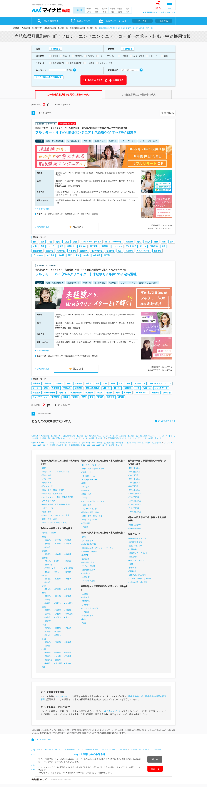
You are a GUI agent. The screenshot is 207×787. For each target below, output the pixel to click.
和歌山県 (69, 614)
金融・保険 (86, 505)
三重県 (48, 600)
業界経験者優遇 (92, 388)
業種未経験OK (135, 528)
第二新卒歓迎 (87, 541)
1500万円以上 (135, 512)
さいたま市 (58, 568)
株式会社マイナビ (63, 696)
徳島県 (48, 642)
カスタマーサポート (113, 242)
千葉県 (56, 561)
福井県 (68, 589)
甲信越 (119, 9)
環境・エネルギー (89, 520)
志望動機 (133, 549)
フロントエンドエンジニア (160, 383)
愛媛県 (68, 642)
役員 (84, 623)
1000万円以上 (135, 493)
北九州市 (59, 663)
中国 (104, 12)
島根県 (58, 628)
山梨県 (58, 579)
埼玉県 (107, 255)
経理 (97, 383)
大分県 (58, 656)
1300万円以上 (135, 504)
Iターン (143, 246)
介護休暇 (72, 251)
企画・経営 (46, 479)
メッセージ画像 (43, 209)
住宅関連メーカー (89, 476)
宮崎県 (68, 656)
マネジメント (139, 383)
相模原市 (69, 572)
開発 (58, 242)
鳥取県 (48, 628)
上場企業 (86, 577)
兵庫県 (48, 614)
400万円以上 (134, 472)
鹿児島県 (48, 660)
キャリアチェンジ (40, 397)
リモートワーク (143, 251)
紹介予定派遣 (87, 616)
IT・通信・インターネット (93, 465)
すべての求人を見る (166, 421)
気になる (163, 21)
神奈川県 (96, 255)
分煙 (137, 388)
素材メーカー (87, 472)
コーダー (52, 246)
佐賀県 (58, 652)
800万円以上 (134, 486)
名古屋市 (69, 603)
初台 (35, 242)
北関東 (104, 9)
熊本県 (48, 656)
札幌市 (53, 533)
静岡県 (58, 596)
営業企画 (48, 383)
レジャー (86, 490)
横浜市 (48, 572)
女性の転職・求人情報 (138, 582)
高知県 (48, 646)
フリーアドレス (141, 393)
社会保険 (110, 251)
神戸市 (48, 621)
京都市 (48, 617)
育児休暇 (129, 251)
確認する (155, 768)
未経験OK (86, 573)
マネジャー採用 (88, 581)
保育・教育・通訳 (49, 519)
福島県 (68, 544)
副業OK (85, 555)
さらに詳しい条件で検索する (50, 77)
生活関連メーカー (89, 480)
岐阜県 (48, 596)
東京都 (86, 255)
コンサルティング (89, 509)
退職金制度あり (88, 570)
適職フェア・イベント (138, 553)
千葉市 (48, 568)
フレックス (117, 246)
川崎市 (56, 572)
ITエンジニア (47, 486)
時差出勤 (155, 393)
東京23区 (69, 568)
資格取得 (154, 246)
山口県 (58, 631)
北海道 (89, 9)
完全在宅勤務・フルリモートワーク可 (97, 548)
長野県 (68, 579)
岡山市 (48, 635)
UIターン (106, 388)
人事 (35, 246)
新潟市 (48, 582)
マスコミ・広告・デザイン (93, 501)
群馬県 (68, 554)
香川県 (58, 642)
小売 (50, 242)
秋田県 (48, 544)
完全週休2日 (131, 246)
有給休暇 (63, 393)
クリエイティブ (48, 501)
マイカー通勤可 (88, 566)
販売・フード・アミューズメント (55, 472)
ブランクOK (38, 255)
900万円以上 (134, 490)
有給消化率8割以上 (90, 544)
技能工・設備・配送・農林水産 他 (56, 504)
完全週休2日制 (88, 562)
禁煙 (163, 246)
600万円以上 (134, 479)
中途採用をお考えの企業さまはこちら (160, 12)
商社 (84, 483)
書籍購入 (83, 251)
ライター (78, 383)
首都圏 (112, 9)
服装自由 (82, 246)
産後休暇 (49, 251)
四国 (112, 12)
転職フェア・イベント (141, 750)
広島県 (48, 631)
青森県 (48, 540)
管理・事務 (46, 512)
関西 (96, 12)
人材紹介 (86, 605)
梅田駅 (65, 397)
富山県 (48, 589)
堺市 (67, 617)
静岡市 (48, 603)
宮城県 (68, 540)
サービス (86, 487)
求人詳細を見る (43, 227)
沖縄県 (58, 660)
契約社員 (86, 597)
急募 (61, 246)
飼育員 (147, 242)
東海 (89, 12)
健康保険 (89, 393)
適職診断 (133, 571)
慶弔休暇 (157, 251)
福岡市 (48, 663)
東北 (96, 9)
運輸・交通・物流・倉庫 (92, 516)
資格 (131, 564)
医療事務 (36, 383)
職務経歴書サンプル (137, 538)
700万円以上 (134, 483)
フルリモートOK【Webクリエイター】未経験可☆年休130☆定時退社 (86, 274)
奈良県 (58, 614)
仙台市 (48, 547)
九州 (79, 10)
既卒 (120, 251)
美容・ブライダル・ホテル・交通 (55, 515)
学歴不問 (55, 388)
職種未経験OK (135, 525)
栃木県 (58, 554)
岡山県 (68, 628)
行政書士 (129, 242)
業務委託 (86, 601)
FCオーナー (87, 619)
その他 (85, 527)
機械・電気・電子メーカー (93, 469)
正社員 (99, 393)
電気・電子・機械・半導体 (53, 490)
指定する (56, 49)
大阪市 (58, 617)
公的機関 (86, 523)
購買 (156, 242)
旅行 (75, 242)
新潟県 (48, 579)
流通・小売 (86, 494)
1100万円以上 (135, 497)
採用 (113, 383)
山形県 (58, 544)
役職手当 (61, 251)
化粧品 (66, 242)
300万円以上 (134, 468)
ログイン (158, 8)
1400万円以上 (135, 508)
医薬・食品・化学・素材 (52, 493)
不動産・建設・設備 (90, 512)
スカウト (142, 21)
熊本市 (68, 663)
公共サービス (47, 508)
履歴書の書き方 (135, 542)
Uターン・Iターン (136, 560)
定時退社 (105, 246)
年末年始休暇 (97, 251)
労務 (105, 383)
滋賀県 (48, 610)
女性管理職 (37, 251)
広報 (42, 246)
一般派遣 (86, 612)
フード (85, 498)
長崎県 (68, 652)
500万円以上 (134, 475)
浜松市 (58, 603)
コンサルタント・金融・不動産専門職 (57, 497)
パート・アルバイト (90, 608)
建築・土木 (46, 483)
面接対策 (133, 568)
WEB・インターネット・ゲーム (55, 523)
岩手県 (58, 540)
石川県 (58, 589)
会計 (171, 242)
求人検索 (36, 750)
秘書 (128, 383)
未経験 (109, 393)
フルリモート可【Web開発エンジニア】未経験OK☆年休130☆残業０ (86, 132)
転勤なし (71, 246)
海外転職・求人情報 (137, 575)
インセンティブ (161, 388)
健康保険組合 (76, 393)
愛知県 (68, 596)
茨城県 (48, 554)
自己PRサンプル (136, 546)
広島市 (58, 635)
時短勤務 (36, 393)
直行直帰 (50, 255)
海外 (127, 12)
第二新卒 (93, 246)
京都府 (58, 610)
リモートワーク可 (89, 551)
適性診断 (133, 557)
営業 (42, 242)
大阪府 (68, 610)
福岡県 (48, 652)
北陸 (127, 9)
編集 (139, 242)
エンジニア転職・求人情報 (140, 578)
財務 (164, 242)
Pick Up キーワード (52, 750)
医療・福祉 (46, 475)
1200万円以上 (135, 501)
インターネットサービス (91, 242)
